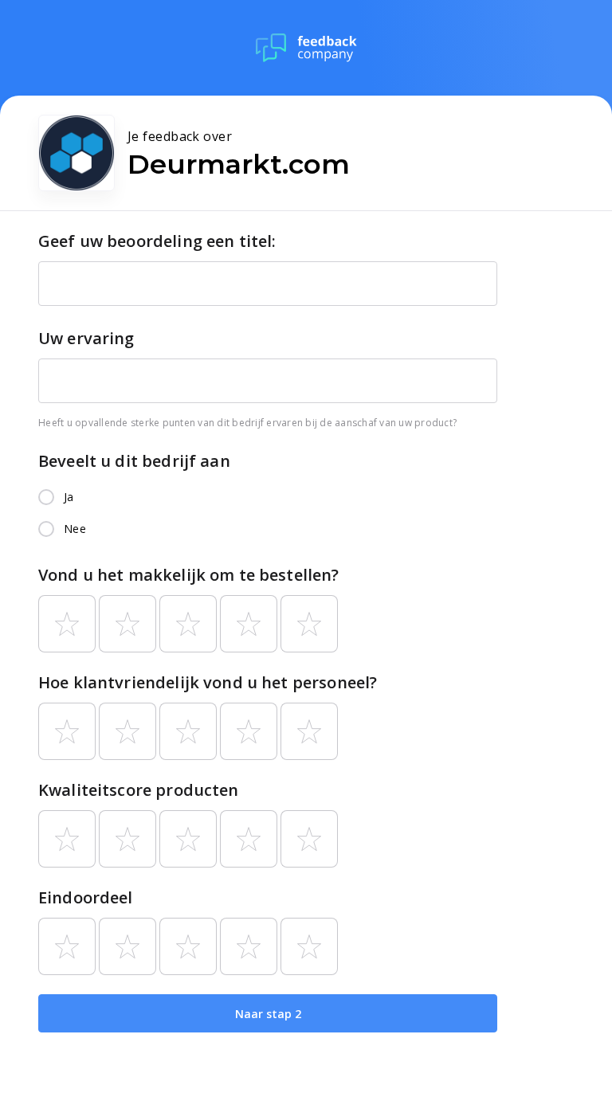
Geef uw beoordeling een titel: (157, 241)
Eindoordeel (85, 897)
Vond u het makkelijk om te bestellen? (188, 575)
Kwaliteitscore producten (138, 790)
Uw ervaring (86, 338)
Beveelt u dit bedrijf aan (134, 461)
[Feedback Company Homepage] (306, 48)
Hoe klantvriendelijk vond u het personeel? (207, 682)
